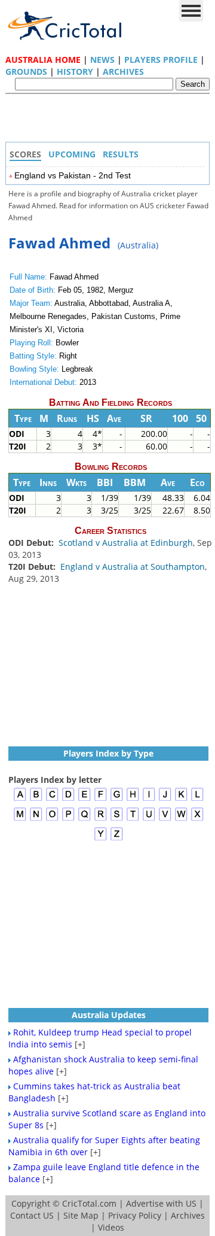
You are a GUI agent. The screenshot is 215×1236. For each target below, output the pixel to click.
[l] (197, 799)
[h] (133, 799)
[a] (20, 799)
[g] (117, 799)
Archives (123, 71)
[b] (36, 799)
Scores (25, 154)
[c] (52, 799)
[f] (101, 799)
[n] (36, 819)
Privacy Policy (134, 1215)
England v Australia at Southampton (132, 566)
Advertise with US (161, 1203)
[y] (101, 839)
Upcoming (72, 154)
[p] (68, 819)
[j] (165, 799)
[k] (181, 799)
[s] (117, 819)
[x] (197, 819)
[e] (84, 799)
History (75, 71)
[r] (101, 819)
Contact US (32, 1215)
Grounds (26, 71)
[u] (149, 819)
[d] (68, 799)
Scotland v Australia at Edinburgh (126, 542)
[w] (181, 819)
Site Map (81, 1215)
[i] (149, 799)
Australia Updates (109, 1015)
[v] (165, 819)
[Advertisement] (110, 121)
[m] (20, 819)
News (102, 59)
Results (121, 154)
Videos (111, 1227)
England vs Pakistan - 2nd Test (72, 175)
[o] (52, 819)
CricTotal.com (89, 1203)
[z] (117, 839)
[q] (84, 819)
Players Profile (161, 59)
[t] (133, 819)
